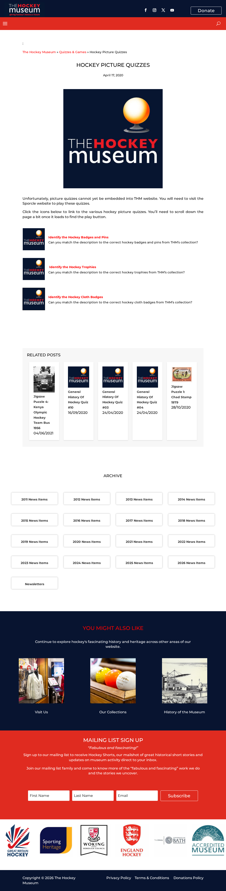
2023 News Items (34, 563)
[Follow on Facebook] (145, 10)
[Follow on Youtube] (172, 10)
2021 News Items (139, 542)
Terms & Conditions (152, 878)
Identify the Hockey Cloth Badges (75, 297)
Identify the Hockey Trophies (72, 267)
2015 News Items (34, 521)
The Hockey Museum (39, 52)
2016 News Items (86, 521)
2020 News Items (87, 542)
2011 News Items (34, 499)
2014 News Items (191, 499)
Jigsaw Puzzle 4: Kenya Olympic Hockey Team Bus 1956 (42, 412)
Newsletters (34, 584)
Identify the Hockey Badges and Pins (78, 237)
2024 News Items (87, 563)
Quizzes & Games (72, 52)
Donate (206, 10)
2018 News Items (191, 521)
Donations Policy (188, 878)
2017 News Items (139, 521)
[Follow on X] (163, 10)
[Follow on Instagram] (154, 10)
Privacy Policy (118, 878)
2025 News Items (139, 563)
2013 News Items (139, 499)
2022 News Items (191, 542)
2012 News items (86, 499)
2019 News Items (34, 542)
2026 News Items (191, 563)
